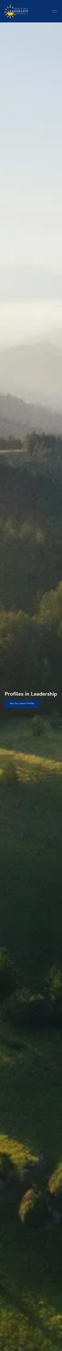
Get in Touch (17, 712)
